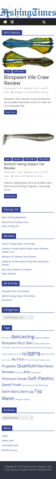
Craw (26, 92)
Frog (3, 354)
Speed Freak (11, 384)
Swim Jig (44, 92)
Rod (27, 372)
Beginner (39, 338)
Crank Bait (6, 348)
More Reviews (9, 273)
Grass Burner (11, 354)
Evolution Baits (40, 348)
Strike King (43, 385)
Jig (24, 353)
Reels (49, 366)
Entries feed (8, 440)
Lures (8, 71)
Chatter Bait (44, 343)
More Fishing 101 (10, 226)
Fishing (49, 348)
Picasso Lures (44, 360)
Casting (36, 343)
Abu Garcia (6, 338)
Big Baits (46, 338)
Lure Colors (6, 360)
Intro (19, 354)
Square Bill (33, 385)
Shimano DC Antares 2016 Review (19, 256)
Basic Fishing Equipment (14, 217)
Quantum (27, 366)
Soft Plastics (19, 71)
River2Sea (19, 372)
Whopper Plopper (22, 399)
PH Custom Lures (32, 360)
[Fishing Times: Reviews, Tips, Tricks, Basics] (5, 22)
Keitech (17, 176)
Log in (5, 435)
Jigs (42, 354)
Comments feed (10, 445)
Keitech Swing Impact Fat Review (24, 166)
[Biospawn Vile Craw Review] (28, 39)
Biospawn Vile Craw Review (26, 80)
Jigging (33, 353)
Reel (41, 366)
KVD (52, 354)
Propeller (9, 366)
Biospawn (18, 92)
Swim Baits (43, 159)
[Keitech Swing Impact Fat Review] (28, 125)
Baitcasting (23, 336)
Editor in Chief (33, 88)
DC (16, 348)
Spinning (25, 385)
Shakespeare (35, 372)
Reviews (17, 159)
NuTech (18, 359)
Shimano (9, 378)
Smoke (22, 378)
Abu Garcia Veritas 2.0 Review (16, 269)
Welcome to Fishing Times (15, 222)
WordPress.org (9, 450)
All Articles (7, 300)
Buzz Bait (25, 343)
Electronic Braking (25, 348)
